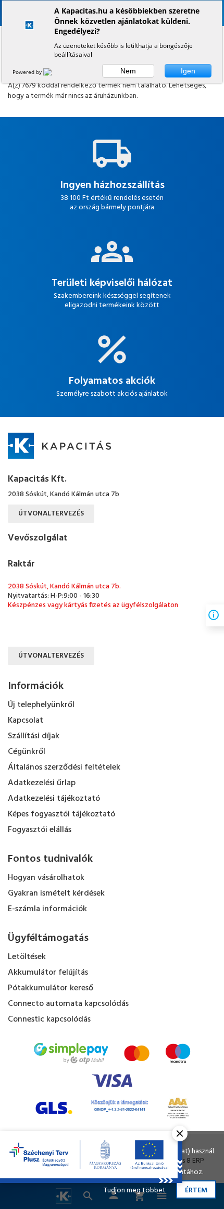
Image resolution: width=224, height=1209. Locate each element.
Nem (128, 71)
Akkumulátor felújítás (48, 972)
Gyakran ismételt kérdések (56, 893)
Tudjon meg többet (135, 1191)
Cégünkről (26, 752)
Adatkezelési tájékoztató (54, 798)
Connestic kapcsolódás (49, 1019)
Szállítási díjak (33, 736)
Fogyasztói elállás (39, 830)
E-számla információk (47, 909)
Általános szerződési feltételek (64, 767)
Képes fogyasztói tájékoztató (61, 814)
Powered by (28, 71)
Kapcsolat (25, 720)
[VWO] (53, 71)
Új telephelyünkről (41, 705)
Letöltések (27, 957)
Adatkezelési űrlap (42, 783)
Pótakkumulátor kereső (50, 988)
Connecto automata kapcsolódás (68, 1004)
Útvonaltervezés (51, 514)
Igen (188, 71)
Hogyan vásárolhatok (46, 878)
